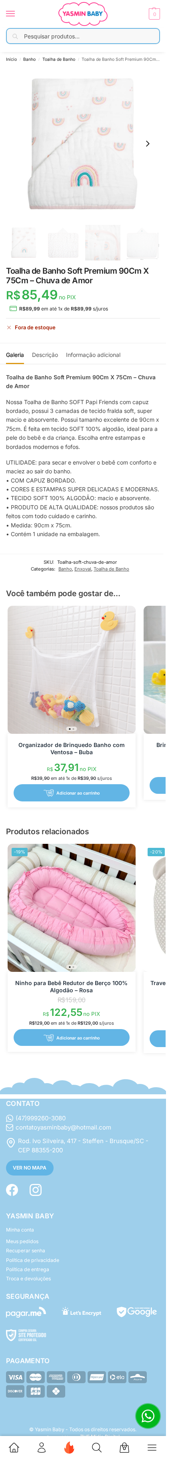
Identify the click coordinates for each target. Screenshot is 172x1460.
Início (11, 59)
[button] (153, 14)
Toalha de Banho (58, 59)
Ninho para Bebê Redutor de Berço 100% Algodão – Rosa (71, 986)
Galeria (15, 354)
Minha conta (20, 1230)
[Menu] (18, 14)
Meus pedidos (22, 1241)
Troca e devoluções (28, 1279)
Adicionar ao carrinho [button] (78, 793)
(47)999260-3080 (41, 1118)
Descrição (45, 354)
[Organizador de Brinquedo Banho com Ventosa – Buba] (72, 670)
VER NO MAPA (29, 1168)
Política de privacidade (32, 1260)
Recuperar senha (25, 1251)
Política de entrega (27, 1269)
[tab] (15, 353)
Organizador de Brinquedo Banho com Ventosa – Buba (71, 748)
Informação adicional (93, 354)
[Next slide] (147, 143)
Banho (29, 59)
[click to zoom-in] (83, 144)
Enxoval (82, 569)
